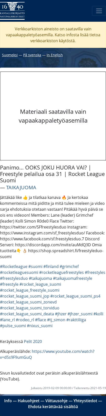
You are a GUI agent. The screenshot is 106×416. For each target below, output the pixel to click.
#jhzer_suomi (80, 314)
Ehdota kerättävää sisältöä (53, 406)
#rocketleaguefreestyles (61, 272)
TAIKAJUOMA (21, 187)
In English (55, 55)
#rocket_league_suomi (40, 284)
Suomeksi (10, 55)
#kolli (98, 314)
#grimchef (69, 266)
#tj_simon (56, 319)
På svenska (32, 55)
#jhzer (61, 314)
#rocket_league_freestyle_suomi (29, 290)
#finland (51, 266)
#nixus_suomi (40, 325)
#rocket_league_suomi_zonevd (28, 302)
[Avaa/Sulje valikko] (99, 11)
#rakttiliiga (76, 319)
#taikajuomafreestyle (72, 278)
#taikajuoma (40, 278)
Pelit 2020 (33, 341)
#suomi (35, 266)
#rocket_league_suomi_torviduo (29, 308)
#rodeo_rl (25, 319)
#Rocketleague (13, 266)
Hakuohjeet (28, 400)
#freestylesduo (14, 278)
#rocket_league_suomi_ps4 (75, 296)
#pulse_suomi (13, 325)
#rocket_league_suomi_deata (27, 314)
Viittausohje (56, 400)
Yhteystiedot (85, 400)
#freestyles (95, 272)
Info (8, 400)
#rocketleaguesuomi (19, 272)
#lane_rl (7, 319)
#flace (40, 319)
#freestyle (9, 284)
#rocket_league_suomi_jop (24, 296)
